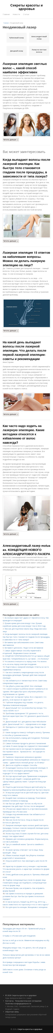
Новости (16, 14)
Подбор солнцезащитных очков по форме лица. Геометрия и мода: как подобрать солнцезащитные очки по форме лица (24, 883)
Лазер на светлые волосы (39, 51)
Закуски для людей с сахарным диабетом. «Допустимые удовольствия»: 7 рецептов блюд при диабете (24, 782)
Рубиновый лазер (16, 38)
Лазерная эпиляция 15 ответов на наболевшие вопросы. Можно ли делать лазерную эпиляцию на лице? (26, 258)
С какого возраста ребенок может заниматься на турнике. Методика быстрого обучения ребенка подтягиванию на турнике (25, 691)
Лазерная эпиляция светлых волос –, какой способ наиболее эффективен (25, 67)
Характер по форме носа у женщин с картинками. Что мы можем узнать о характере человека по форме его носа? (26, 869)
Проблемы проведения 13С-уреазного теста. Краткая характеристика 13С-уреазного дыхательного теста (26, 716)
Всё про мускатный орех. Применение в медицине (26, 776)
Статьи (26, 14)
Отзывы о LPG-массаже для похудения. (19, 936)
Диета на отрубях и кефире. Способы (21, 765)
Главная (6, 14)
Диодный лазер (16, 51)
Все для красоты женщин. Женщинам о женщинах (26, 907)
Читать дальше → (10, 139)
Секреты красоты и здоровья (26, 7)
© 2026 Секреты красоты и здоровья (20, 995)
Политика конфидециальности (18, 1003)
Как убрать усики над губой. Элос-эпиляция (24, 686)
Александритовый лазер (39, 37)
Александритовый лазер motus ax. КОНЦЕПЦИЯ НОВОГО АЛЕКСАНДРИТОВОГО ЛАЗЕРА (26, 549)
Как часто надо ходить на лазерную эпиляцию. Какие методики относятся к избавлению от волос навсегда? (23, 434)
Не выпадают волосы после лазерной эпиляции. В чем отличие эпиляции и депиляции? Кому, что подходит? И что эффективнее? (25, 771)
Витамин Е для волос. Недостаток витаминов (24, 648)
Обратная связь (12, 1012)
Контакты (9, 1001)
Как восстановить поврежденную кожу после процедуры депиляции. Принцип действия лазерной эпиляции (24, 675)
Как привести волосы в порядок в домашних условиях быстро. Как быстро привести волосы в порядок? (23, 896)
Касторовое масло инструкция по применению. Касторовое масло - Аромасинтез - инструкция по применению (24, 752)
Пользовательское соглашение (28, 1001)
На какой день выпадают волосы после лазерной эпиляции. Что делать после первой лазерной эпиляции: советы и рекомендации (24, 350)
